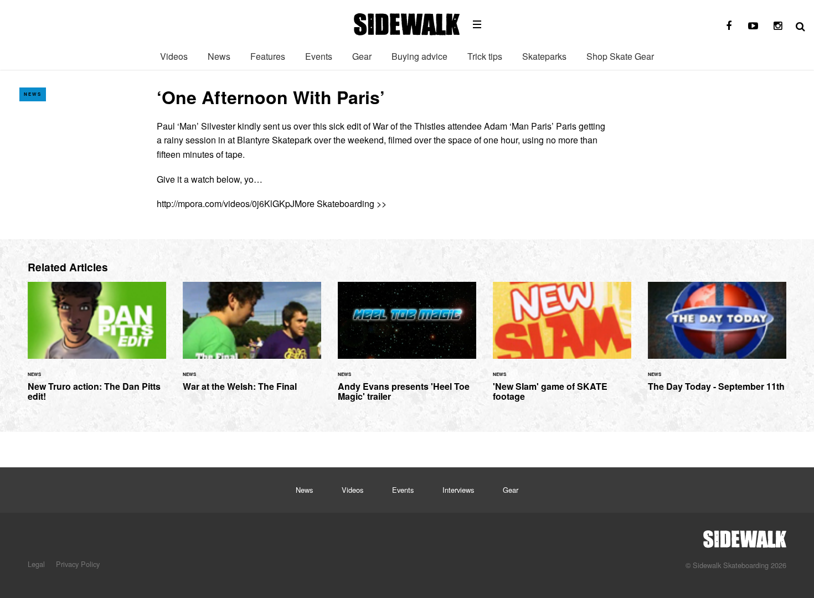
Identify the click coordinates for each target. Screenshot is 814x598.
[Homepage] (744, 536)
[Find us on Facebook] (728, 26)
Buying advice (419, 56)
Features (267, 56)
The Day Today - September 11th (717, 343)
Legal (36, 564)
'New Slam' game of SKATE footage (562, 348)
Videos (174, 56)
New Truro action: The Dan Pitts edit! (97, 348)
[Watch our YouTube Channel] (753, 26)
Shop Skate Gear (620, 56)
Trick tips (484, 56)
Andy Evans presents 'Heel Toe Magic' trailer (407, 348)
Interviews (458, 489)
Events (318, 56)
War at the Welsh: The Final (252, 343)
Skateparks (544, 56)
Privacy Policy (78, 564)
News (219, 56)
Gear (362, 56)
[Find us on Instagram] (777, 26)
